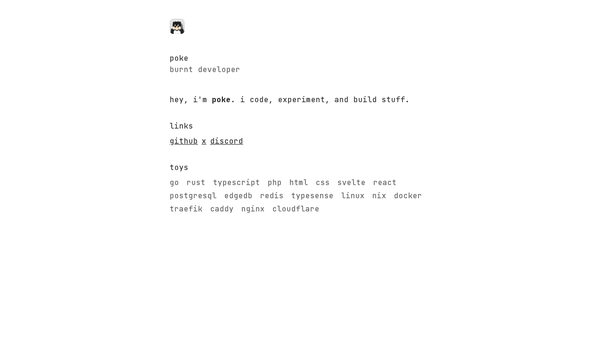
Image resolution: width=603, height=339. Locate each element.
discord (226, 141)
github (184, 141)
